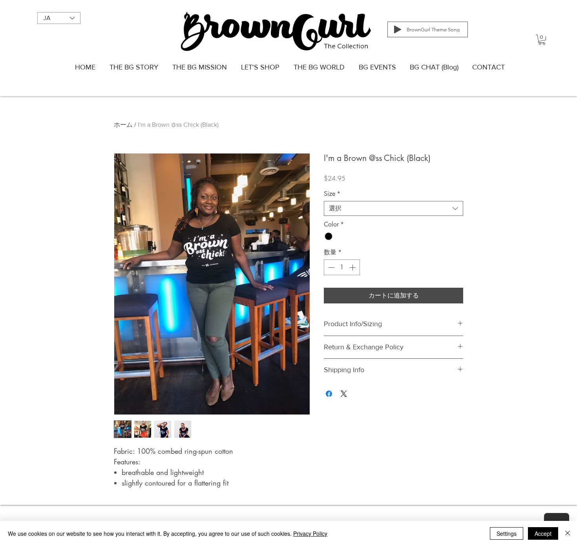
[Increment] (353, 267)
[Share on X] (344, 393)
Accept (543, 533)
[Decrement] (330, 267)
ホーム (123, 124)
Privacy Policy (310, 533)
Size (332, 194)
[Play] (397, 29)
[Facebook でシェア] (329, 393)
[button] (542, 40)
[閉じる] (567, 533)
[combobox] (393, 208)
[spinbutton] (342, 267)
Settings (507, 533)
